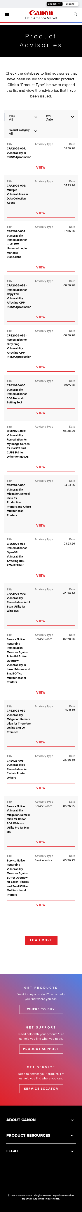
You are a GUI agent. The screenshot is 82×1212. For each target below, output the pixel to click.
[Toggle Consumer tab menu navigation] (5, 14)
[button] (23, 131)
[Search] (75, 15)
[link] (41, 167)
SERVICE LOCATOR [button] (41, 1089)
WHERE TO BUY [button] (41, 1009)
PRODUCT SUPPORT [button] (41, 1049)
